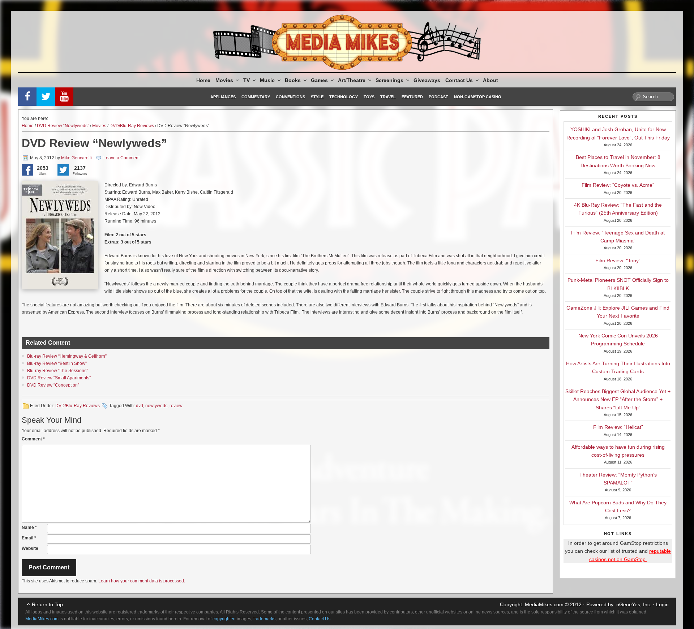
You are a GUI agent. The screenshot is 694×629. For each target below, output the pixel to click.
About (490, 80)
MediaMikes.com (544, 604)
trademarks (264, 618)
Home (203, 80)
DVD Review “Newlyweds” (63, 125)
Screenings (389, 80)
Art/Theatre (351, 80)
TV (246, 80)
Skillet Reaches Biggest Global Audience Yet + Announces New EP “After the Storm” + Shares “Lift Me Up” (618, 399)
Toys (369, 97)
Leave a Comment (121, 157)
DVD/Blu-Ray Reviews (132, 125)
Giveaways (427, 80)
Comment (33, 438)
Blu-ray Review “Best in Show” (57, 363)
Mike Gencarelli (76, 157)
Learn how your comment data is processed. (141, 580)
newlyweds (156, 405)
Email (29, 537)
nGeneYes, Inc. (633, 604)
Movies (224, 80)
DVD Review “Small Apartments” (59, 377)
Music (267, 80)
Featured (412, 97)
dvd (139, 405)
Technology (343, 97)
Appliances (223, 97)
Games (319, 80)
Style (317, 97)
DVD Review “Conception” (53, 385)
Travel (388, 97)
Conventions (290, 97)
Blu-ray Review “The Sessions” (57, 370)
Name (29, 527)
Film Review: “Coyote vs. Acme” (618, 185)
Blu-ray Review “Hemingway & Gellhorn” (67, 356)
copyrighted (224, 618)
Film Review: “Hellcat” (618, 427)
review (176, 405)
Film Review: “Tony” (618, 260)
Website (30, 548)
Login (662, 604)
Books (293, 80)
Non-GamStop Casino (477, 97)
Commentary (255, 97)
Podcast (438, 97)
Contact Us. (320, 618)
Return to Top (47, 604)
